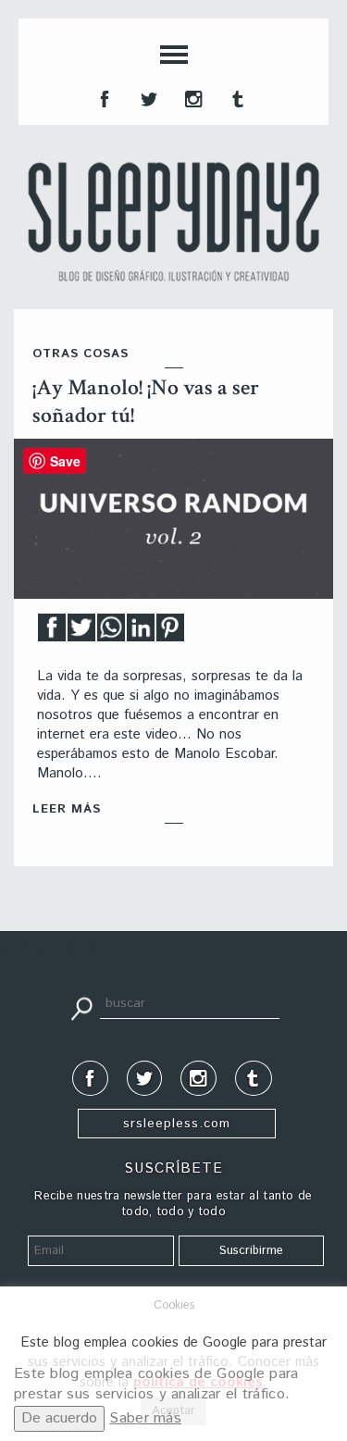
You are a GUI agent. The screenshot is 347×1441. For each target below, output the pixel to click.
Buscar (81, 1007)
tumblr (236, 97)
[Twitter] (81, 633)
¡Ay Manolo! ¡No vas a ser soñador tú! (145, 401)
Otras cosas (80, 354)
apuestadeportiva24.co (65, 948)
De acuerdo (59, 1418)
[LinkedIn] (140, 633)
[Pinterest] (170, 633)
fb (102, 97)
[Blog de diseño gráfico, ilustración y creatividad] (173, 222)
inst (191, 97)
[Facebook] (52, 633)
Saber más (145, 1418)
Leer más (66, 809)
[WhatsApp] (111, 633)
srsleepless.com (176, 1123)
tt (147, 97)
